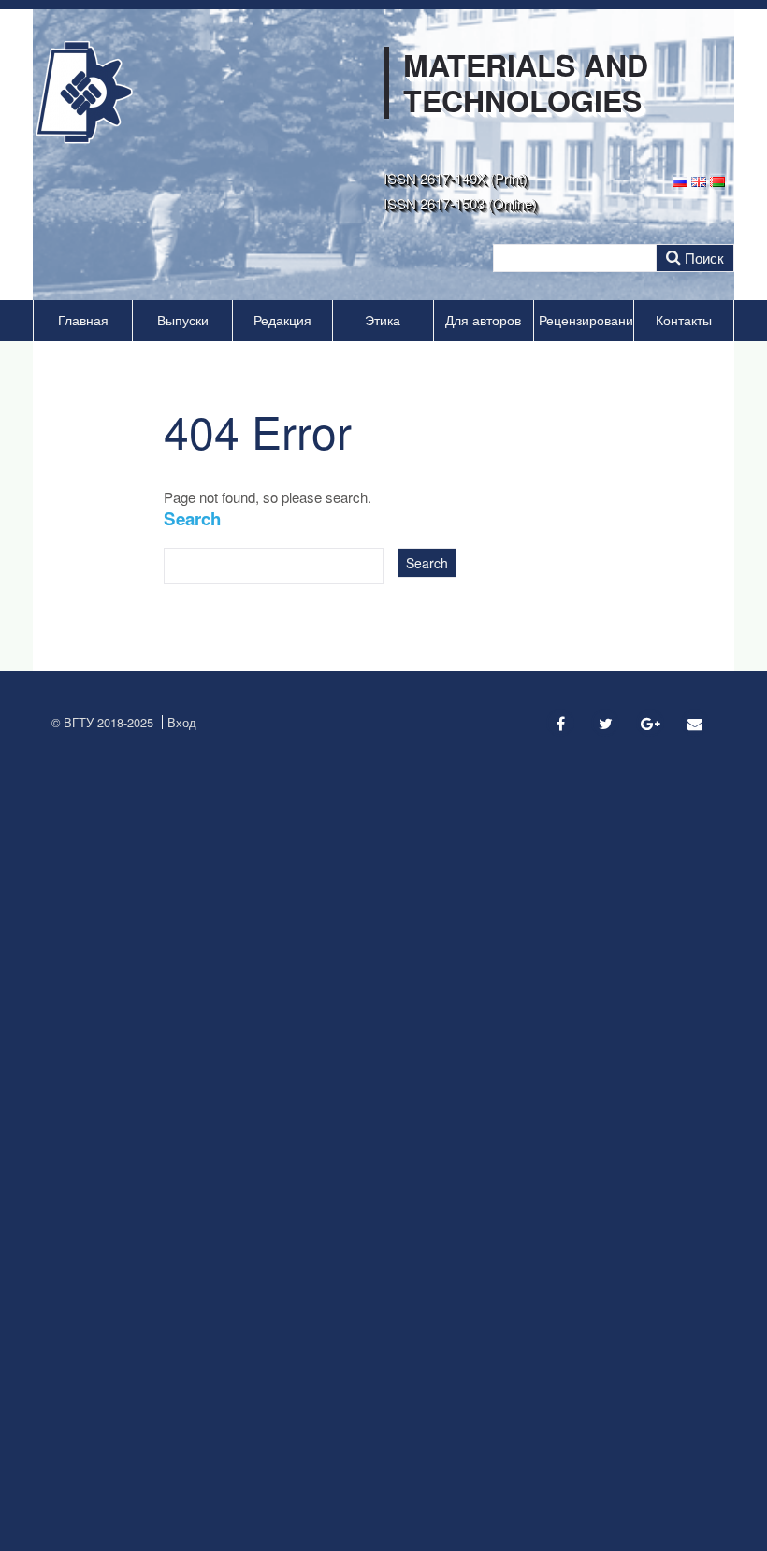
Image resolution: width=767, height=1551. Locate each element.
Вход (181, 722)
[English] (698, 180)
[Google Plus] (650, 723)
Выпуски (183, 320)
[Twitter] (605, 723)
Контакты (684, 320)
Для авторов (483, 320)
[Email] (695, 723)
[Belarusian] (717, 180)
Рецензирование (586, 320)
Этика (382, 320)
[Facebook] (560, 723)
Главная (83, 320)
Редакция (282, 320)
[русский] (680, 180)
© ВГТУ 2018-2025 (102, 722)
